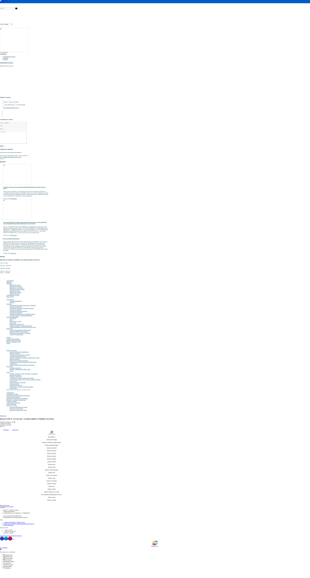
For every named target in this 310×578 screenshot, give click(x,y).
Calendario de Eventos (12, 394)
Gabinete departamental (16, 301)
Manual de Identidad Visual (13, 341)
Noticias (8, 337)
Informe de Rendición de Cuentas (18, 410)
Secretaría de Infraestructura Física (18, 311)
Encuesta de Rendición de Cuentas (18, 407)
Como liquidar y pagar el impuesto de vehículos (22, 378)
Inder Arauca (13, 323)
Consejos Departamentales (16, 334)
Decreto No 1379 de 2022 (16, 408)
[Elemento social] (0, 5)
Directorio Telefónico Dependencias (11, 238)
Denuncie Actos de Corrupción (18, 382)
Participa (5, 391)
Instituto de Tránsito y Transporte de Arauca (21, 325)
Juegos (11, 371)
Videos (8, 343)
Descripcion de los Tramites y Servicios (20, 355)
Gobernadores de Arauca (12, 295)
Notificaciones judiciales (16, 385)
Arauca (5, 279)
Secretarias (9, 304)
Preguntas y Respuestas (16, 376)
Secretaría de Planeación (16, 312)
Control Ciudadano (11, 404)
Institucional (9, 328)
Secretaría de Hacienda (15, 309)
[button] (0, 549)
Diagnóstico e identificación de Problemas (17, 398)
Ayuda (8, 372)
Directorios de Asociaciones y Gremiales (20, 333)
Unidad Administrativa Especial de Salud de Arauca (23, 327)
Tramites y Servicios (11, 350)
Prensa (5, 336)
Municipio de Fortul (15, 291)
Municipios (9, 283)
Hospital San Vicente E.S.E (17, 324)
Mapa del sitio (13, 388)
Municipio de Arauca (15, 285)
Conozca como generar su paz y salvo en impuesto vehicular (25, 379)
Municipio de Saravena (15, 292)
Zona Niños (9, 366)
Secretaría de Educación (16, 307)
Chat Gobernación (14, 384)
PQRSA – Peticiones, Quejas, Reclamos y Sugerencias (24, 373)
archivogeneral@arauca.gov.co (11, 107)
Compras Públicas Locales (13, 397)
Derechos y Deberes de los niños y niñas (20, 369)
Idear (11, 320)
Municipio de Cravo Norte (16, 288)
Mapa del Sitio (10, 296)
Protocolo (12, 302)
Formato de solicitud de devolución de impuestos (22, 365)
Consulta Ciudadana (11, 401)
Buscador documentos (15, 375)
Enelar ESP (13, 318)
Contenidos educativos (15, 368)
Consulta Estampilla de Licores (18, 356)
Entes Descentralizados (12, 317)
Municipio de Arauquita (16, 286)
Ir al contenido (3, 547)
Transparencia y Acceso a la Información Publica (9, 345)
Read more (14, 198)
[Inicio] (3, 416)
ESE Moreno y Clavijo (15, 321)
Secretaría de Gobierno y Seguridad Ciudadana (22, 308)
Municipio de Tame (15, 293)
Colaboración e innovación (13, 403)
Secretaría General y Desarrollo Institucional (21, 315)
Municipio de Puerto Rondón (17, 289)
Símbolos (8, 282)
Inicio (4, 277)
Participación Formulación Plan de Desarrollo (18, 395)
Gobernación (6, 298)
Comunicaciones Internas (12, 339)
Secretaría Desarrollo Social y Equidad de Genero (22, 314)
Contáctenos (3, 54)
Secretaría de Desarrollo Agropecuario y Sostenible (23, 305)
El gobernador (10, 299)
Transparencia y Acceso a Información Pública (21, 387)
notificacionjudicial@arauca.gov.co (13, 157)
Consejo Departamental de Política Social (20, 330)
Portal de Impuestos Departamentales (19, 352)
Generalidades (10, 280)
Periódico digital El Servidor (13, 340)
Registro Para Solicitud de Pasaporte (19, 360)
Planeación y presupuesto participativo (16, 400)
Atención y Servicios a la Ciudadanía (8, 348)
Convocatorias (13, 381)
